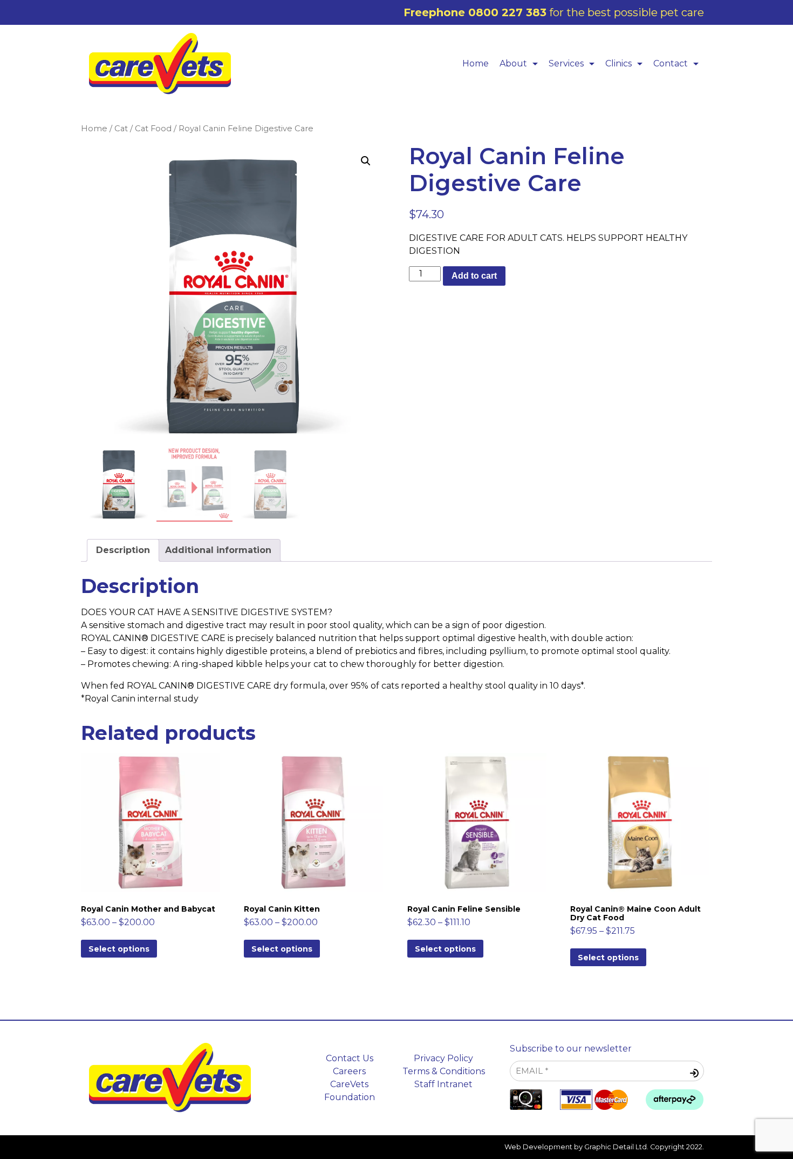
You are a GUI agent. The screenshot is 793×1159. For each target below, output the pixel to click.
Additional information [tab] (218, 550)
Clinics (618, 63)
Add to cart (474, 275)
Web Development (538, 1147)
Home (475, 63)
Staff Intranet (443, 1084)
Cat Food (153, 128)
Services (566, 63)
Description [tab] (123, 550)
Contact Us (349, 1058)
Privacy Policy (443, 1058)
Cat (121, 128)
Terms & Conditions (443, 1071)
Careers (349, 1071)
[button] (365, 161)
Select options (118, 949)
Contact (670, 63)
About (513, 63)
